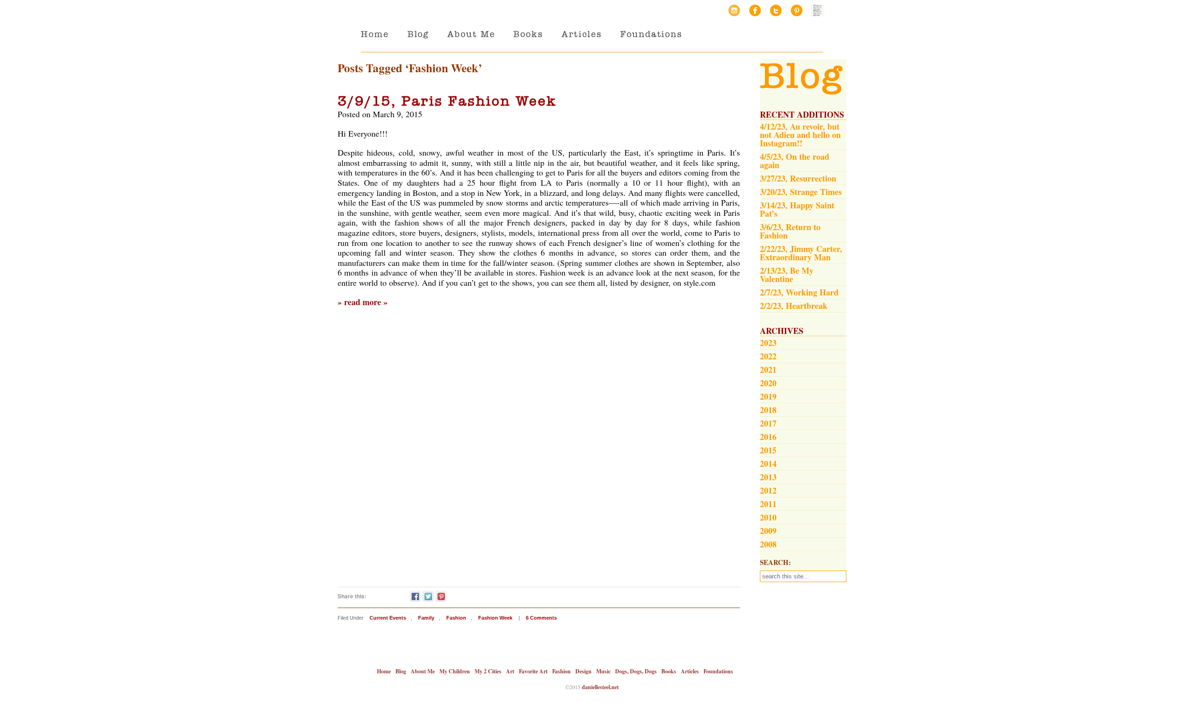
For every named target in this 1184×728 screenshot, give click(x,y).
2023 (768, 343)
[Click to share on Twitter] (428, 596)
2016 (768, 437)
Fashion (456, 618)
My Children (454, 671)
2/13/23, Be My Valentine (787, 274)
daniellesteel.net (600, 687)
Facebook (755, 10)
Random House (817, 10)
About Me (471, 34)
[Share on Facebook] (415, 596)
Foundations (651, 34)
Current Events (388, 618)
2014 (768, 464)
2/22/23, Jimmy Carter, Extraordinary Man (801, 253)
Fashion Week (495, 618)
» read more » (363, 302)
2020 (768, 383)
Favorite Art (533, 671)
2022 (768, 356)
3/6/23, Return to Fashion (790, 231)
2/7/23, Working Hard (799, 292)
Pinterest (796, 10)
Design (583, 671)
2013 (768, 477)
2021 (768, 370)
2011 (768, 504)
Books (528, 34)
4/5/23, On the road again (794, 161)
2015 (768, 450)
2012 (768, 490)
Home (375, 34)
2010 (768, 517)
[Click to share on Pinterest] (441, 596)
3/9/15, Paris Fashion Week (447, 101)
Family (426, 618)
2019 (768, 396)
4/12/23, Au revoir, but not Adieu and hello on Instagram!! (800, 134)
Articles (581, 34)
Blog (418, 34)
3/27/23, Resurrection (798, 178)
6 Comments (541, 618)
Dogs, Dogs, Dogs (636, 671)
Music (603, 671)
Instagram (734, 10)
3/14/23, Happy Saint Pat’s (797, 209)
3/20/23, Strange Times (801, 192)
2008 (768, 544)
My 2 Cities (488, 671)
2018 (768, 410)
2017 (768, 423)
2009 (768, 531)
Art (510, 671)
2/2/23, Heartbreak (793, 306)
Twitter (776, 10)
